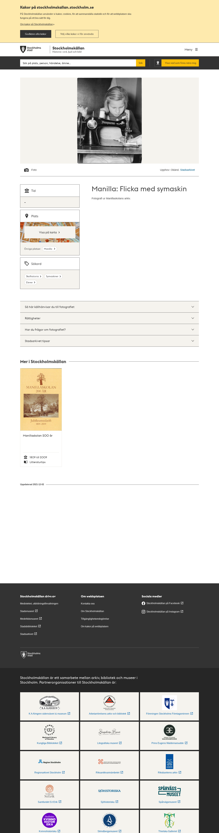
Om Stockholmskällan (92, 611)
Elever (29, 282)
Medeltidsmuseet (29, 619)
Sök (141, 62)
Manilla (48, 248)
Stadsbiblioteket (28, 626)
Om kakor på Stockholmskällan (36, 24)
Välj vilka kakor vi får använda (77, 33)
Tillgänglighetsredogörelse (95, 619)
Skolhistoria (32, 276)
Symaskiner (52, 276)
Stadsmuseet (27, 611)
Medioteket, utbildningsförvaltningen (39, 603)
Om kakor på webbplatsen (94, 626)
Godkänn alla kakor (35, 33)
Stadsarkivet (187, 169)
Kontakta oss (88, 603)
